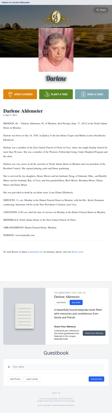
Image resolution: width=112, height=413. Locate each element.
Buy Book (76, 302)
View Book (61, 302)
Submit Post (96, 379)
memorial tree (36, 251)
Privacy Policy (48, 401)
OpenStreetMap (59, 405)
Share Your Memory (94, 333)
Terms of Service (63, 401)
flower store (77, 251)
